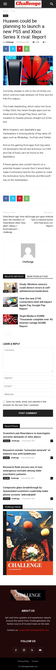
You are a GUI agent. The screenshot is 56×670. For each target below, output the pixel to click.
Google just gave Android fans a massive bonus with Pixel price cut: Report (40, 221)
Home (5, 11)
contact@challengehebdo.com (34, 630)
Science (6, 441)
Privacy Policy (23, 661)
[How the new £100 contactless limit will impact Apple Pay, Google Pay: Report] (10, 302)
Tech (13, 11)
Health (6, 458)
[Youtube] (40, 650)
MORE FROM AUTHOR (37, 276)
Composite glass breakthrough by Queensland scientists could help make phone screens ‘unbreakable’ (25, 491)
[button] (5, 4)
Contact (35, 661)
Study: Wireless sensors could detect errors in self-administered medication (35, 288)
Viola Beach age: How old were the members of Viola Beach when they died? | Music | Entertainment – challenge (15, 224)
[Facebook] (6, 49)
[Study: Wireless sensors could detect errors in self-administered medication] (10, 288)
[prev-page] (5, 334)
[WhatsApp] (27, 49)
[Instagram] (24, 650)
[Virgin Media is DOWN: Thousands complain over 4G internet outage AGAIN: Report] (10, 319)
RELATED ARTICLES (14, 276)
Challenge (10, 42)
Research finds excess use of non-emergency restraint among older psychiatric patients (23, 471)
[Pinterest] (20, 49)
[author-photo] (28, 257)
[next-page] (9, 334)
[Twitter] (13, 49)
